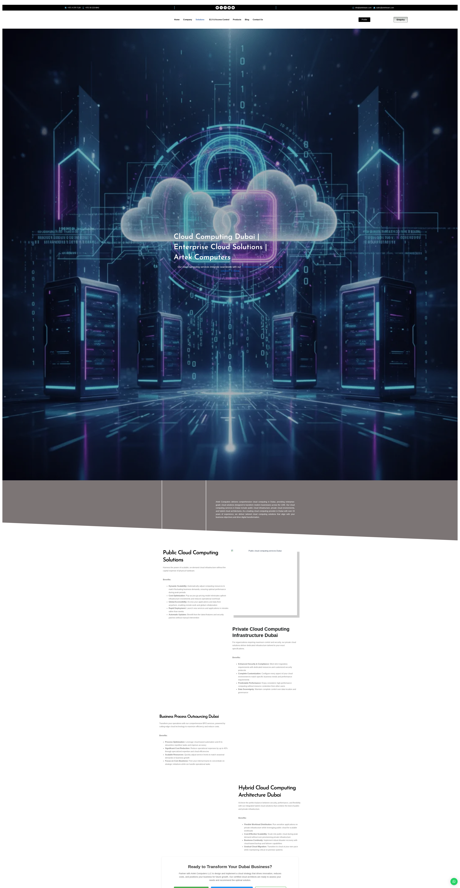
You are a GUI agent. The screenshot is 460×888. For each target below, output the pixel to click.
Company (187, 20)
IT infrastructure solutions (255, 267)
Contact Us (258, 20)
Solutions (200, 20)
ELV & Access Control (219, 20)
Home (177, 20)
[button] (200, 19)
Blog (247, 20)
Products (237, 20)
